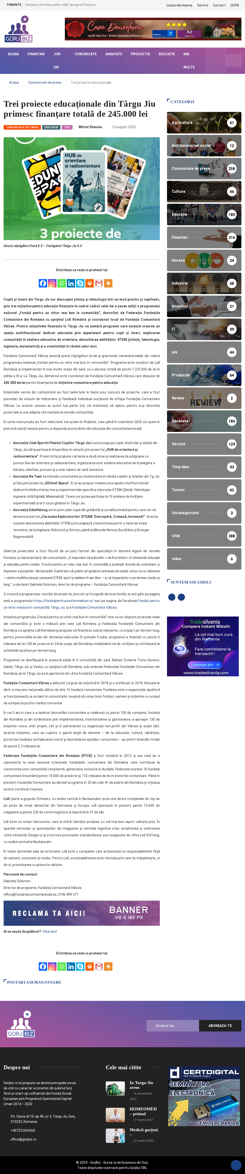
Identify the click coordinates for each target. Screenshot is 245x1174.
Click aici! (50, 931)
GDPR (234, 5)
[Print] (89, 280)
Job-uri (57, 60)
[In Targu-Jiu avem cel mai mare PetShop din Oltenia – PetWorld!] (115, 1088)
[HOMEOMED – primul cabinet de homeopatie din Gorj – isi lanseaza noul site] (115, 1115)
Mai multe (189, 60)
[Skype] (80, 280)
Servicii (202, 5)
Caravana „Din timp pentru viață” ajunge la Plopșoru (60, 4)
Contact (219, 5)
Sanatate (113, 54)
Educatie (167, 54)
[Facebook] (43, 280)
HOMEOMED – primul (143, 1111)
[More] (108, 280)
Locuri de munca (179, 5)
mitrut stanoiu (90, 127)
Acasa (13, 54)
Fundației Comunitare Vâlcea (94, 607)
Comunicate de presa (44, 82)
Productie (140, 54)
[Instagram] (52, 280)
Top (67, 127)
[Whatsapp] (61, 280)
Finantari (36, 54)
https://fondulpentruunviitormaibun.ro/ (63, 601)
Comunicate (86, 54)
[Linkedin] (71, 280)
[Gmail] (99, 280)
